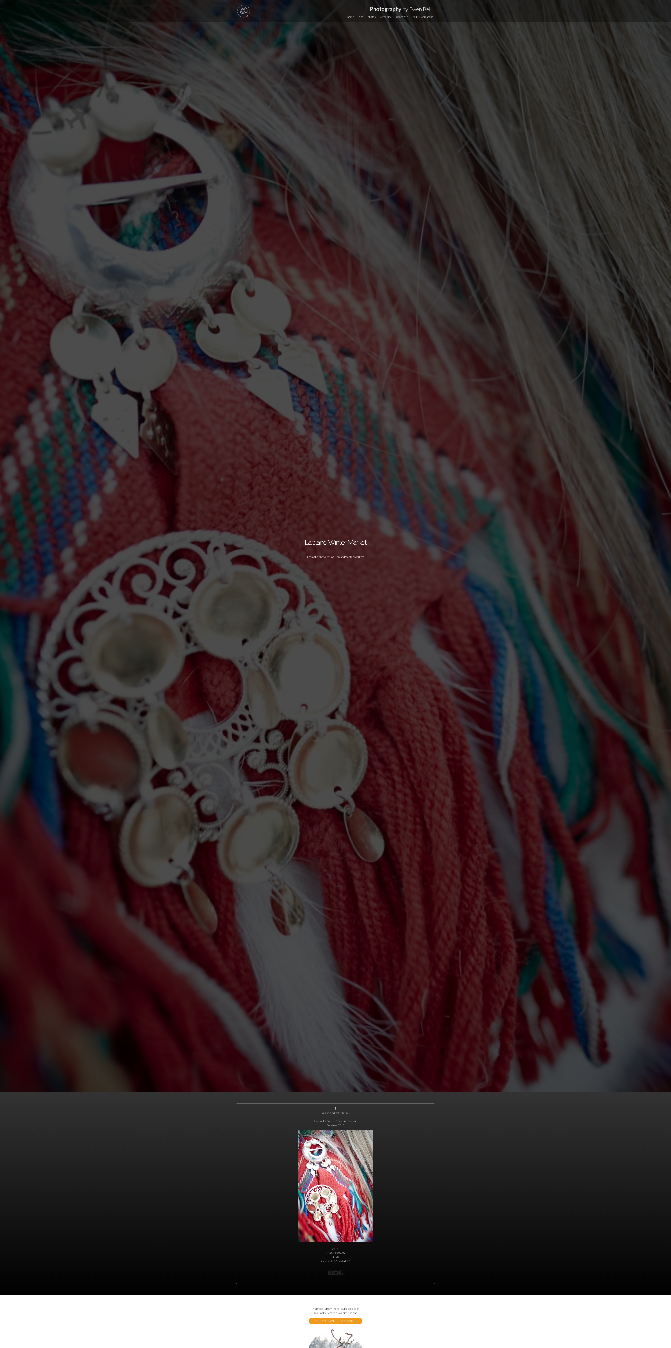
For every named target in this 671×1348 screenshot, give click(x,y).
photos (372, 16)
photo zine (402, 16)
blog (361, 16)
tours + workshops (423, 16)
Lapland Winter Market (335, 1320)
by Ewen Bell (401, 9)
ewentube (386, 16)
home (350, 16)
